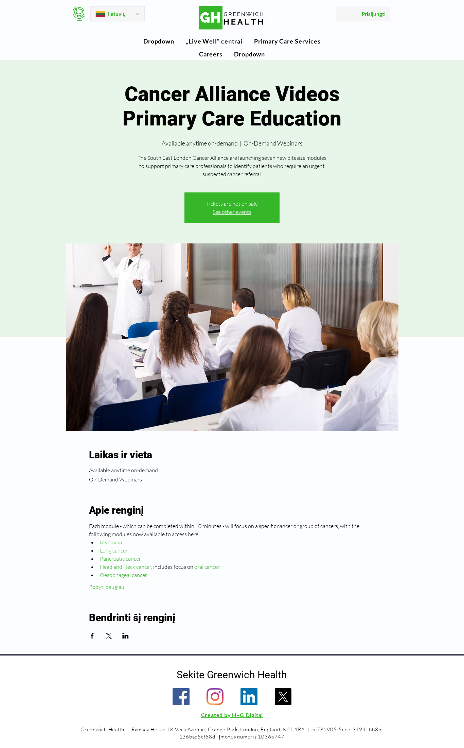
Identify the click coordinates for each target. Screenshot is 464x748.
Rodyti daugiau (106, 586)
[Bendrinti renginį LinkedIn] (125, 636)
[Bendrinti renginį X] (109, 636)
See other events (232, 211)
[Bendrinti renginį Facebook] (92, 636)
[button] (159, 41)
